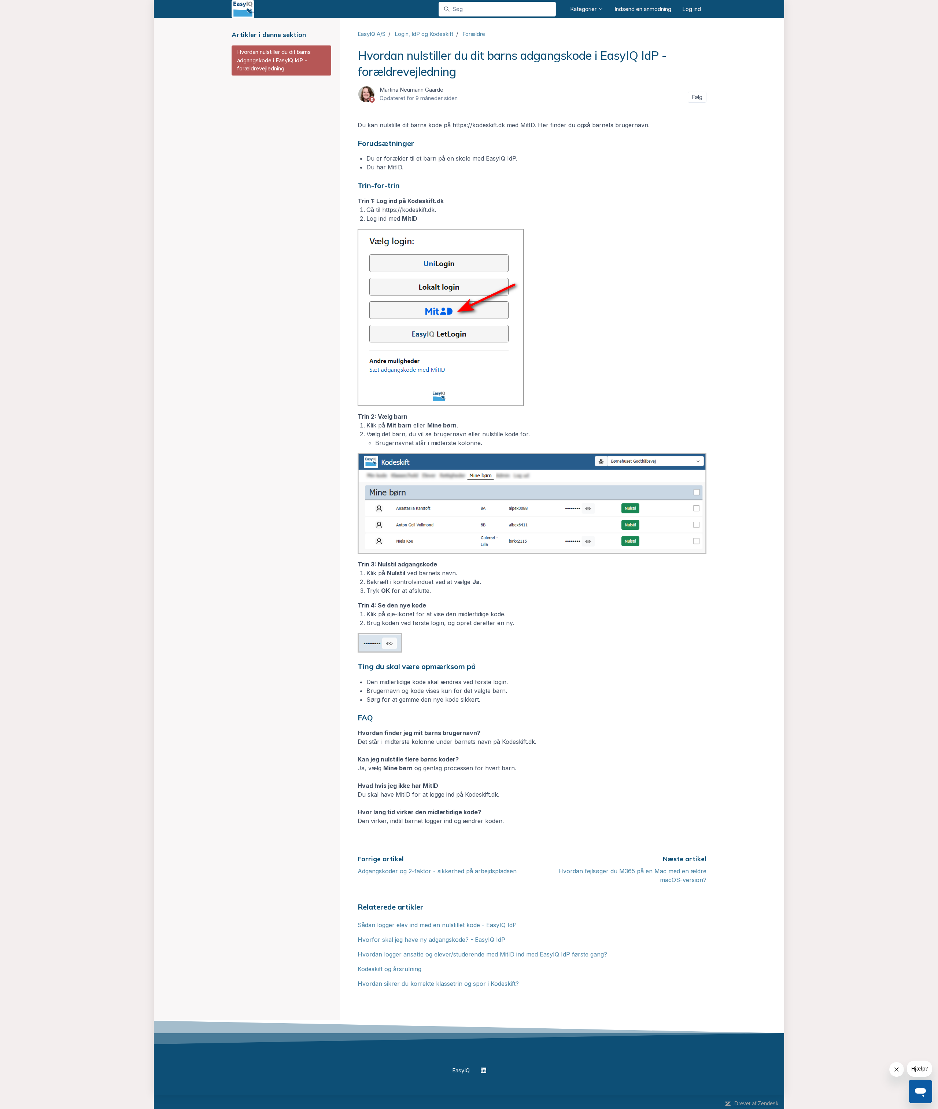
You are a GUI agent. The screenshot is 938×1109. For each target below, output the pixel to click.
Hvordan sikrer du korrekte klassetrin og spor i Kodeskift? (438, 983)
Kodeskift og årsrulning (389, 969)
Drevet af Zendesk (756, 1103)
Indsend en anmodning (642, 8)
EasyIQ (461, 1070)
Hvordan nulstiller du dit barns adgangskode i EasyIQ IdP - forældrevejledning (274, 60)
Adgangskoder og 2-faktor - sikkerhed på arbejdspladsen (437, 871)
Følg (697, 97)
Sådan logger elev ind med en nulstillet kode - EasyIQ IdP (437, 925)
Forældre (473, 33)
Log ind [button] (691, 8)
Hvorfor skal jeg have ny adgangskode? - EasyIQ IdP (431, 939)
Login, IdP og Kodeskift (424, 33)
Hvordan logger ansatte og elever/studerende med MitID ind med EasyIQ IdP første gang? (482, 954)
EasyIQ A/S (371, 33)
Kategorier (584, 8)
